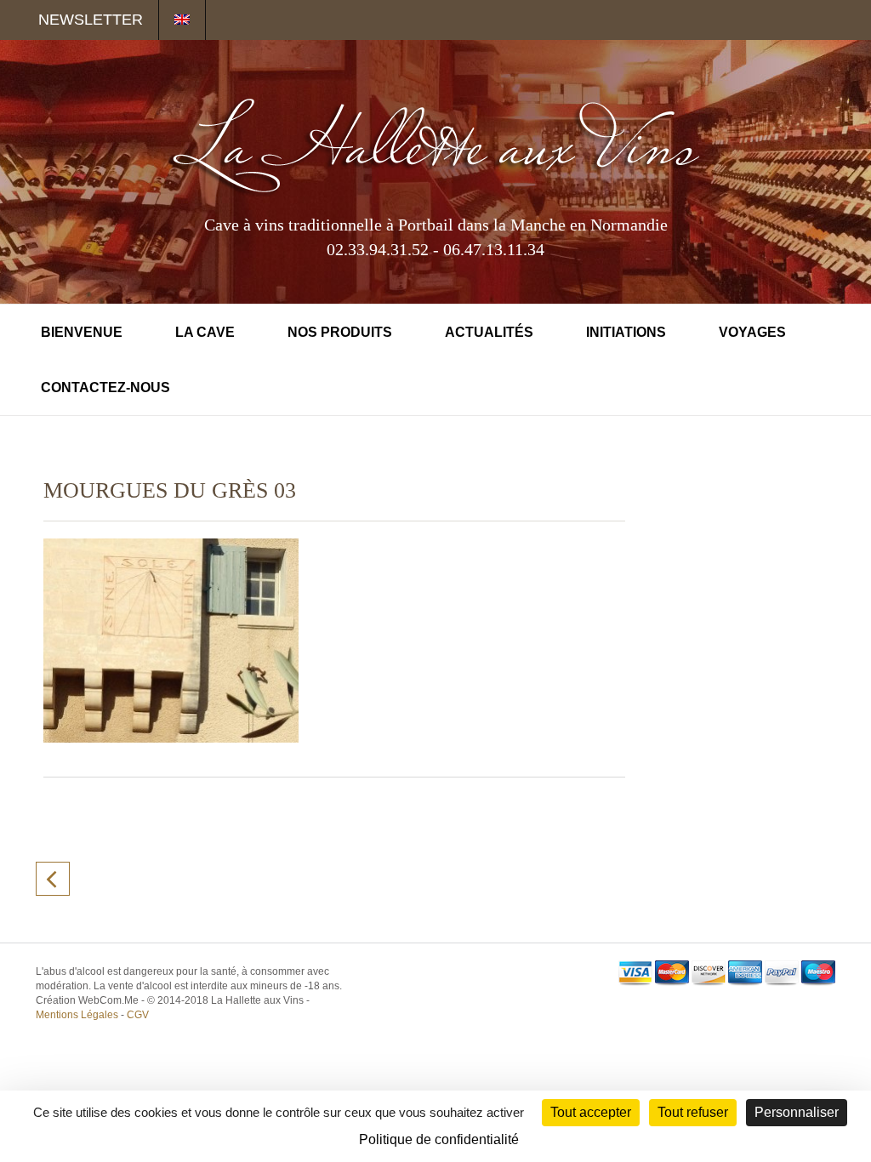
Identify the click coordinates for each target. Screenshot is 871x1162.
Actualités (489, 332)
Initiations (626, 332)
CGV (138, 1015)
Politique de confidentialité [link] (439, 1139)
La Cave (205, 332)
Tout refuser (693, 1112)
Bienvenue (81, 332)
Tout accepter (590, 1112)
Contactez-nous (105, 387)
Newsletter (90, 19)
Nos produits (339, 332)
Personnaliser (796, 1112)
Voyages (752, 332)
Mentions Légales (77, 1015)
